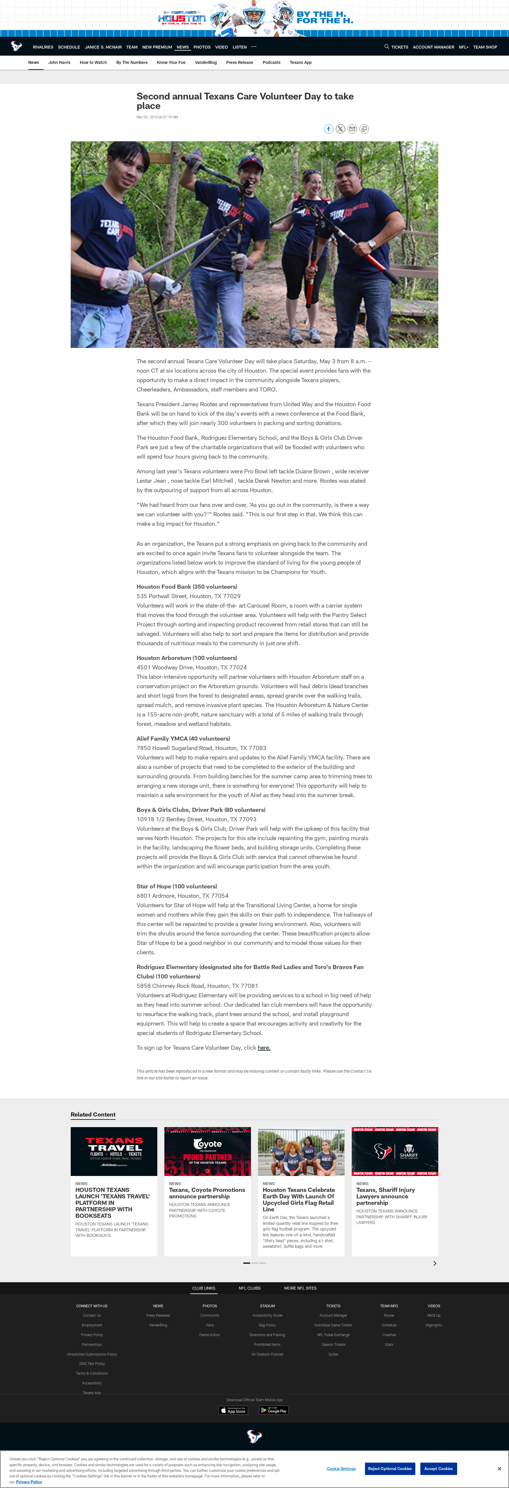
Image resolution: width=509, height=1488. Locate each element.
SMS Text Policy (92, 1363)
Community (209, 1315)
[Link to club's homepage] (16, 46)
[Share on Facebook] (328, 132)
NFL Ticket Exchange (333, 1335)
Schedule (389, 1325)
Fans (210, 1325)
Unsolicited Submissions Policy (92, 1354)
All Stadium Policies (267, 1354)
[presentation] (436, 1264)
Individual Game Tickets (333, 1325)
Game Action (209, 1335)
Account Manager (333, 1315)
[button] (247, 1263)
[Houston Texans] (254, 1437)
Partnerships (92, 1344)
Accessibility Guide (267, 1315)
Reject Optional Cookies (390, 1468)
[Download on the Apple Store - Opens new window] (233, 1411)
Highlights (434, 1325)
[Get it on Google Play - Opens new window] (273, 1413)
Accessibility (92, 1383)
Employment (92, 1325)
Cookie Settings (341, 1468)
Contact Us (92, 1315)
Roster (389, 1315)
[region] (254, 1469)
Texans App (92, 1393)
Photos (210, 1306)
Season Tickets (334, 1344)
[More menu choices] (254, 46)
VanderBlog (158, 1325)
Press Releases (158, 1315)
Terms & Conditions (92, 1373)
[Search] (386, 46)
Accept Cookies (438, 1468)
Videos (434, 1306)
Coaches (389, 1335)
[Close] (499, 1468)
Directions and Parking (267, 1335)
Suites (333, 1354)
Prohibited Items (267, 1344)
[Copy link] (364, 129)
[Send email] (352, 132)
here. (264, 1047)
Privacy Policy (92, 1335)
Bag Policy (267, 1325)
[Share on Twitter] (340, 132)
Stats (389, 1344)
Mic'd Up (434, 1315)
